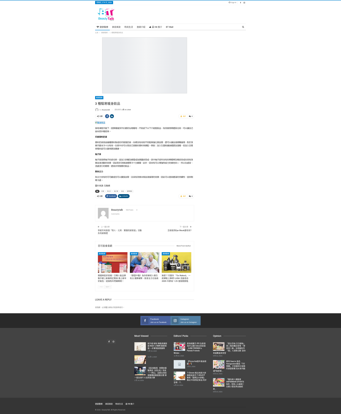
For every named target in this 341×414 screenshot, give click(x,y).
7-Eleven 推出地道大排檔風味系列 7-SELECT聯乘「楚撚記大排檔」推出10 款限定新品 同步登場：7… (190, 377)
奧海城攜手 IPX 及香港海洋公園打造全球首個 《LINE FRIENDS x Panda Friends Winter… (190, 348)
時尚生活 (128, 27)
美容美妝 (116, 27)
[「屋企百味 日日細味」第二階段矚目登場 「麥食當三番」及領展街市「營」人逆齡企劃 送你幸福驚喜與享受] (218, 346)
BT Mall (169, 27)
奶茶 (102, 191)
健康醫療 (104, 27)
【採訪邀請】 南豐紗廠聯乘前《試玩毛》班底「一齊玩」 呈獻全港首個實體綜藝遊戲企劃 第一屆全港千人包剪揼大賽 (150, 373)
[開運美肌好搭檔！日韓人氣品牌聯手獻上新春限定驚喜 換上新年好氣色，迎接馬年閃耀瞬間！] (112, 262)
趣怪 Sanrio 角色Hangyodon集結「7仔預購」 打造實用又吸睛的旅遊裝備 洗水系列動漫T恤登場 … (229, 366)
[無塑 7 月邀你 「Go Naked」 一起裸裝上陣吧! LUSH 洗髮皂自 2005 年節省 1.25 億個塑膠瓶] (176, 262)
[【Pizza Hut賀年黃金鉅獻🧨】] (179, 364)
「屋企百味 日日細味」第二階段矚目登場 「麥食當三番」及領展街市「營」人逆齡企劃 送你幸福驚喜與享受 (229, 348)
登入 (107, 307)
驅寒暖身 (129, 191)
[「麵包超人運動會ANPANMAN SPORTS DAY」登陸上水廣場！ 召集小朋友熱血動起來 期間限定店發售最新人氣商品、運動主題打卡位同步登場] (218, 382)
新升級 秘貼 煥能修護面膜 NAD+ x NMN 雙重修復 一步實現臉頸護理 (157, 345)
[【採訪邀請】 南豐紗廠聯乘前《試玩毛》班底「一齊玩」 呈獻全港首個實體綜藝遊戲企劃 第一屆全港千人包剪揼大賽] (140, 371)
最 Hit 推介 (157, 27)
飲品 (122, 191)
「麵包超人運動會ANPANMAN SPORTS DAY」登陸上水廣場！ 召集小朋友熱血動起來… (228, 384)
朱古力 (109, 191)
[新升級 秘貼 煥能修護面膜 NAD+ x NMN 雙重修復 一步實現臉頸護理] (140, 346)
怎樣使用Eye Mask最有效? (179, 230)
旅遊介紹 (141, 27)
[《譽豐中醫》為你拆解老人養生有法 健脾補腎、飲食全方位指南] (144, 262)
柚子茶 (116, 191)
